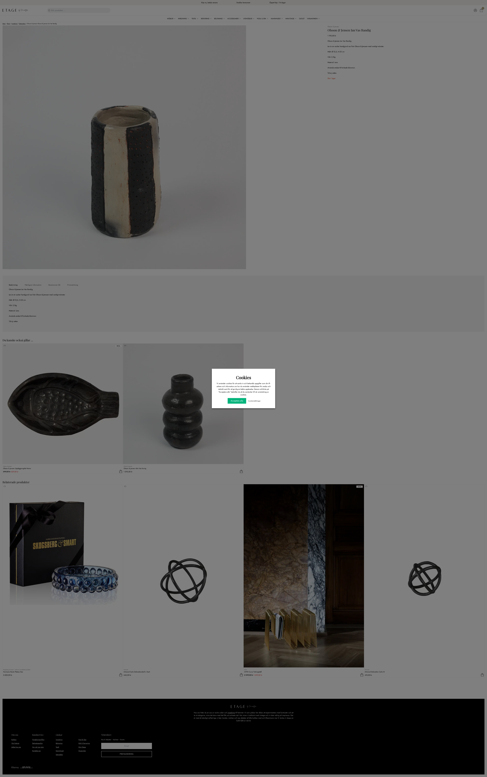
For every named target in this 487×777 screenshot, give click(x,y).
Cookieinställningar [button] (254, 401)
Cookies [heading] (243, 377)
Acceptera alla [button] (237, 400)
